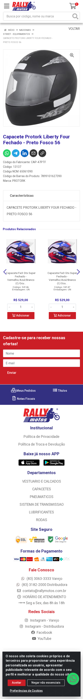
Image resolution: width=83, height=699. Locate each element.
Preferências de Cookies (26, 690)
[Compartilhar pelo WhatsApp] (7, 153)
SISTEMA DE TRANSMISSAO (42, 504)
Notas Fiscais (25, 398)
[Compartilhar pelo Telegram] (16, 153)
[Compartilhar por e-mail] (33, 153)
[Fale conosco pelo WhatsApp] (73, 679)
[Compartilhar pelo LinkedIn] (24, 153)
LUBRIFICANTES (41, 512)
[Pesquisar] (75, 16)
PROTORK (18, 180)
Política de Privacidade (41, 437)
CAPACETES (41, 489)
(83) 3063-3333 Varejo (44, 579)
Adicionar (22, 315)
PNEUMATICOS (41, 497)
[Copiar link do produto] (42, 153)
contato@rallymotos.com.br (44, 591)
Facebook (44, 633)
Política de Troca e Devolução (41, 444)
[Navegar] (5, 271)
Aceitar (16, 682)
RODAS (41, 520)
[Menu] (6, 6)
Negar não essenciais (45, 682)
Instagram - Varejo (44, 620)
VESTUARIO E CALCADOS (41, 481)
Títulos (62, 390)
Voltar (74, 29)
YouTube (44, 639)
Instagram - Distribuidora (44, 626)
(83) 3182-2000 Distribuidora (44, 585)
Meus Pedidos (26, 390)
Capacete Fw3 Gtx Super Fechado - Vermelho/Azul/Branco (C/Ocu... (20, 278)
